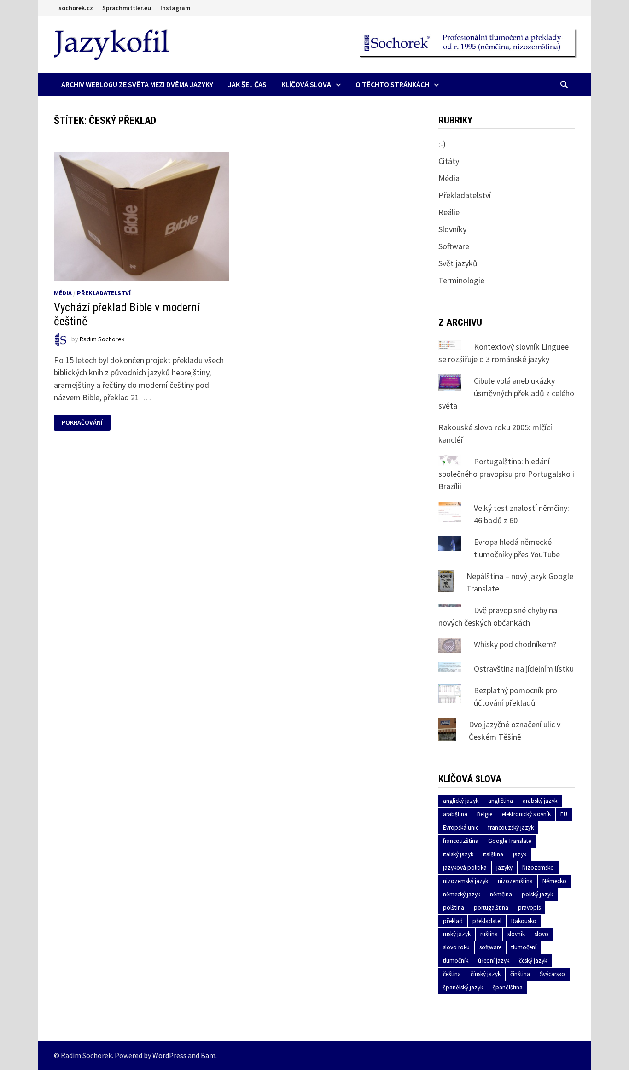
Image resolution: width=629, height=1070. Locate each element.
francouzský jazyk (511, 827)
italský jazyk (458, 854)
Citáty (448, 161)
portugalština (491, 908)
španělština (508, 987)
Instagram (175, 8)
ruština (489, 934)
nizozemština (515, 881)
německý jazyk (461, 894)
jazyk (519, 854)
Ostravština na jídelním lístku (524, 668)
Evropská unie (460, 827)
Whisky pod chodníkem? (515, 644)
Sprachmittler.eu (126, 8)
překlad (453, 921)
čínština (520, 974)
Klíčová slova (306, 84)
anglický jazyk (460, 801)
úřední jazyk (493, 961)
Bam (208, 1055)
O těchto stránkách (392, 84)
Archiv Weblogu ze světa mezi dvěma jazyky (137, 84)
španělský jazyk (463, 987)
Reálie (449, 212)
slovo (541, 934)
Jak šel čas (247, 84)
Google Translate (509, 841)
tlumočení (523, 947)
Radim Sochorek (102, 339)
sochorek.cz (75, 8)
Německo (554, 881)
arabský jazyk (540, 801)
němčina (501, 894)
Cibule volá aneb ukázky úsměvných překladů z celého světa (506, 393)
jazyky (504, 867)
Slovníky (452, 229)
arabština (455, 814)
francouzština (460, 841)
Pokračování (82, 423)
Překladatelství (104, 293)
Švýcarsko (552, 974)
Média (63, 293)
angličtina (500, 801)
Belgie (484, 814)
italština (493, 854)
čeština (452, 974)
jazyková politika (465, 867)
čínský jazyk (486, 974)
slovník (516, 934)
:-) (442, 144)
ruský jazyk (457, 934)
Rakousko (523, 921)
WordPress (169, 1055)
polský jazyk (537, 894)
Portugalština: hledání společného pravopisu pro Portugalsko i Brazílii (506, 473)
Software (453, 246)
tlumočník (455, 961)
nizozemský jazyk (465, 881)
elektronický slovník (526, 814)
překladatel (486, 921)
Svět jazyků (458, 263)
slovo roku (456, 947)
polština (453, 908)
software (490, 947)
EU (563, 814)
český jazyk (533, 961)
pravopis (529, 908)
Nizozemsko (538, 867)
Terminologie (461, 280)
